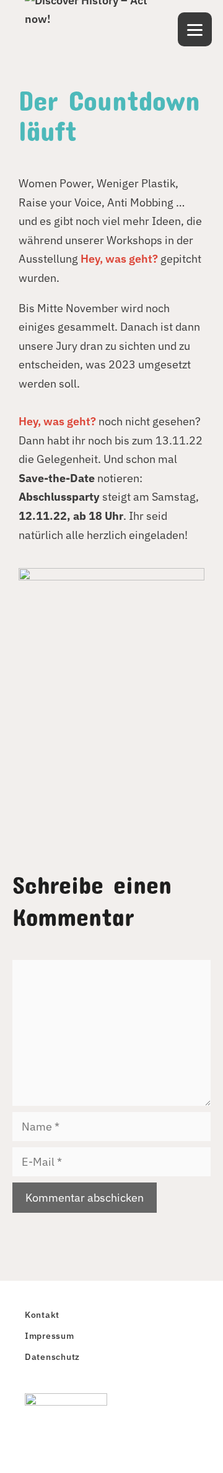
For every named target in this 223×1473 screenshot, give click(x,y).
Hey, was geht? (119, 259)
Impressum (49, 1335)
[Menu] (195, 29)
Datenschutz (52, 1356)
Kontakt (42, 1314)
